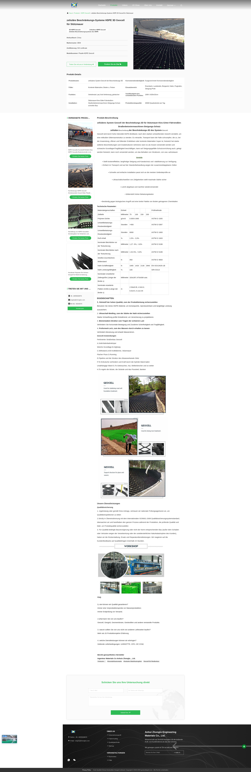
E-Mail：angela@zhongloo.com (80, 741)
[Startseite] (74, 5)
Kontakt (159, 5)
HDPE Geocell (85, 13)
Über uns (148, 5)
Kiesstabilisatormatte (114, 661)
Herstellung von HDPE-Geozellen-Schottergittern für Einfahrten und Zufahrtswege (78, 234)
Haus (70, 13)
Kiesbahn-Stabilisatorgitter (133, 661)
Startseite (102, 5)
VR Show (136, 5)
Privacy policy (86, 770)
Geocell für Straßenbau (151, 661)
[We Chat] (74, 760)
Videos (124, 5)
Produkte (113, 5)
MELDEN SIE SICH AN (179, 752)
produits (76, 13)
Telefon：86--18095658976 (78, 737)
